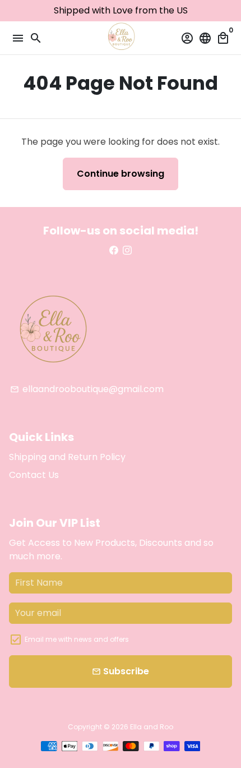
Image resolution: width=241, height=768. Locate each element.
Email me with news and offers (77, 639)
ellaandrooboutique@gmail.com (87, 389)
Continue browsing (120, 173)
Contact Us (34, 474)
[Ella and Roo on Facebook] (113, 250)
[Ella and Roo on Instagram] (127, 250)
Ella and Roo (151, 727)
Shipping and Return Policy (67, 456)
